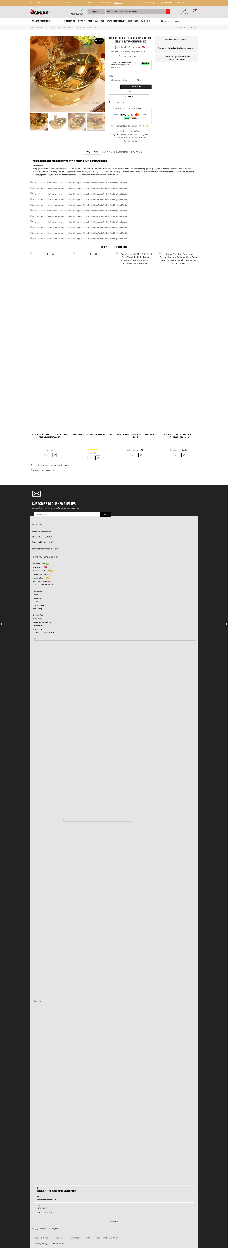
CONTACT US (178, 21)
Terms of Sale (92, 21)
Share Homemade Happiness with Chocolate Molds (92, 434)
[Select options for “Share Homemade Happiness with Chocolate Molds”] (97, 458)
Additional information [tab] (115, 152)
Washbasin (132, 141)
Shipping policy (133, 21)
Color (111, 76)
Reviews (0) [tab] (136, 152)
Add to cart (137, 87)
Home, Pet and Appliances (49, 27)
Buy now (130, 97)
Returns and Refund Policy (116, 21)
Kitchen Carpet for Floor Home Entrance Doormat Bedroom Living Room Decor (178, 435)
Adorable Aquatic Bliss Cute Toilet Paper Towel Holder (135, 435)
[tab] (92, 152)
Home (33, 27)
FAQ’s (102, 21)
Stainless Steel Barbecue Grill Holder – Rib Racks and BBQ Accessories (49, 435)
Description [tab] (92, 152)
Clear (139, 80)
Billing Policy (145, 21)
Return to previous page (187, 27)
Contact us (81, 21)
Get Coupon (142, 3)
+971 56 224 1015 (45, 537)
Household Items (69, 27)
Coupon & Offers (69, 21)
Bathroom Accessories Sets (89, 27)
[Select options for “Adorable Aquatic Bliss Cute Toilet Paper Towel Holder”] (140, 455)
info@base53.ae (44, 531)
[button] (88, 3)
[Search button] (168, 11)
